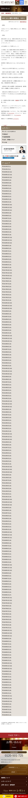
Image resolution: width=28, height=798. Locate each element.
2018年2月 (7, 264)
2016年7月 (7, 316)
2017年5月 (7, 289)
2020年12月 (8, 172)
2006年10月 (8, 635)
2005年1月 (7, 693)
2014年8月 (7, 379)
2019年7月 (7, 218)
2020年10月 (8, 177)
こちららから (11, 113)
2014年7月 (7, 382)
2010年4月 (7, 521)
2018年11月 (8, 240)
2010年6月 (7, 515)
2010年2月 (7, 526)
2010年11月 (8, 502)
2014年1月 (7, 398)
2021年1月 (7, 169)
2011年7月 (7, 480)
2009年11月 (8, 534)
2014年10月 (8, 373)
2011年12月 (8, 466)
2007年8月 (7, 608)
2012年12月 (8, 434)
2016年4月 (7, 324)
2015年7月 (7, 349)
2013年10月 (8, 406)
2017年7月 (7, 283)
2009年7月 (7, 545)
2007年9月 (7, 605)
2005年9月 (7, 671)
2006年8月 (7, 641)
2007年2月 (7, 625)
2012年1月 (7, 464)
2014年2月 (7, 395)
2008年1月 (7, 595)
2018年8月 (7, 248)
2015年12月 (8, 335)
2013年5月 (7, 420)
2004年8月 (7, 706)
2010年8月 (7, 510)
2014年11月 (8, 371)
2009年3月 (7, 556)
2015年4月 (7, 357)
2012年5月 (7, 453)
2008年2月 (7, 592)
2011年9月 (7, 474)
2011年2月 (7, 494)
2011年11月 (8, 469)
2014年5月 (7, 387)
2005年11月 (8, 665)
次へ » (22, 125)
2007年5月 (7, 616)
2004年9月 (7, 704)
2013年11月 (8, 403)
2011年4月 (7, 488)
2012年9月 (7, 442)
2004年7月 (7, 709)
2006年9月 (7, 638)
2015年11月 (8, 338)
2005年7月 (7, 676)
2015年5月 (7, 354)
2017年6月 (7, 286)
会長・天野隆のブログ (9, 139)
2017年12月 (8, 270)
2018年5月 (7, 256)
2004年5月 (7, 715)
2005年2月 (7, 690)
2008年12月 (8, 565)
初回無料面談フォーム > (14, 767)
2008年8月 (7, 575)
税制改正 (6, 134)
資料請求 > (14, 772)
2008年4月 (7, 586)
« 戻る (5, 125)
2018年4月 (7, 259)
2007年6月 (7, 614)
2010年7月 (7, 513)
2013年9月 (7, 409)
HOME (2, 13)
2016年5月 (7, 322)
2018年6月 (7, 253)
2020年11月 (8, 174)
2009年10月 (8, 537)
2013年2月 (7, 428)
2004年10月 (8, 701)
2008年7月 (7, 578)
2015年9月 (7, 343)
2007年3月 (7, 622)
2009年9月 (7, 540)
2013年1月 (7, 431)
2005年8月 (7, 674)
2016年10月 (8, 308)
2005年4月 (7, 685)
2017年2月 (7, 297)
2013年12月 (8, 401)
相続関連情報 (7, 137)
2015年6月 (7, 352)
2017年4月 (7, 292)
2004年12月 (8, 695)
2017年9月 (7, 278)
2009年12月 (8, 532)
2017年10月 (8, 275)
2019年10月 (8, 210)
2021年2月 (7, 166)
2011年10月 (8, 472)
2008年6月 (7, 581)
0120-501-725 (14, 755)
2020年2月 (7, 199)
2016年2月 (7, 330)
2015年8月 (7, 346)
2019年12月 (8, 204)
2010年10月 (8, 504)
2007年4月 (7, 619)
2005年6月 (7, 679)
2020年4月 (7, 193)
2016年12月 (8, 303)
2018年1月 (7, 267)
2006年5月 (7, 649)
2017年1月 (7, 300)
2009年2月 (7, 559)
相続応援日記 (8, 13)
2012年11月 (8, 436)
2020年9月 (7, 180)
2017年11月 (8, 273)
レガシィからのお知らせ (10, 131)
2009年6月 (7, 548)
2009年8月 (7, 543)
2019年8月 (7, 215)
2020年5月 (7, 191)
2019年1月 (7, 234)
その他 (5, 142)
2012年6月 (7, 450)
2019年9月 (7, 212)
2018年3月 (7, 262)
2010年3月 (7, 524)
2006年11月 (8, 633)
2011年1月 (7, 496)
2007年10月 (8, 603)
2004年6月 (7, 712)
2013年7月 (7, 414)
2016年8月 (7, 313)
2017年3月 (7, 294)
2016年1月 (7, 333)
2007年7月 (7, 611)
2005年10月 (8, 668)
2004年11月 (8, 698)
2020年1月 (7, 202)
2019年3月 (7, 229)
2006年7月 (7, 644)
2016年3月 (7, 327)
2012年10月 (8, 439)
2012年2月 (7, 461)
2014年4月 (7, 390)
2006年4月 (7, 652)
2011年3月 (7, 491)
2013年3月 (7, 425)
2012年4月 (7, 455)
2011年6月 (7, 483)
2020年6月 (7, 188)
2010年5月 (7, 518)
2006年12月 (8, 630)
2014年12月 (8, 368)
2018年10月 (8, 242)
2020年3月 (7, 196)
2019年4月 (7, 226)
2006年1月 (7, 660)
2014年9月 (7, 376)
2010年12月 (8, 499)
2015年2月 (7, 363)
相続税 (17, 100)
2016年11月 (8, 305)
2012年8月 (7, 444)
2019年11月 (8, 207)
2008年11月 (8, 567)
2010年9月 (7, 507)
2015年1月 (7, 365)
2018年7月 (7, 251)
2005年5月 (7, 682)
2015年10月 (8, 341)
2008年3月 (7, 589)
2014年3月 (7, 393)
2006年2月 (7, 657)
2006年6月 (7, 646)
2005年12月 (8, 663)
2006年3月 (7, 655)
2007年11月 (8, 600)
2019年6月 (7, 221)
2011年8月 (7, 477)
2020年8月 (7, 182)
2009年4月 (7, 554)
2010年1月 (7, 529)
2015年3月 (7, 360)
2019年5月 (7, 223)
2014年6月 (7, 384)
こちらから (18, 115)
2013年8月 (7, 412)
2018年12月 (8, 237)
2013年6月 (7, 417)
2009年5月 (7, 551)
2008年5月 (7, 584)
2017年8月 (7, 281)
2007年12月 (8, 597)
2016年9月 (7, 311)
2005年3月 (7, 687)
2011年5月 (7, 485)
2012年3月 (7, 458)
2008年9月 (7, 573)
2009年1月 (7, 562)
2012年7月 (7, 447)
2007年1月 (7, 627)
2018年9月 (7, 245)
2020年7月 (7, 185)
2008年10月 (8, 570)
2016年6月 (7, 319)
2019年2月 (7, 232)
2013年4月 (7, 423)
